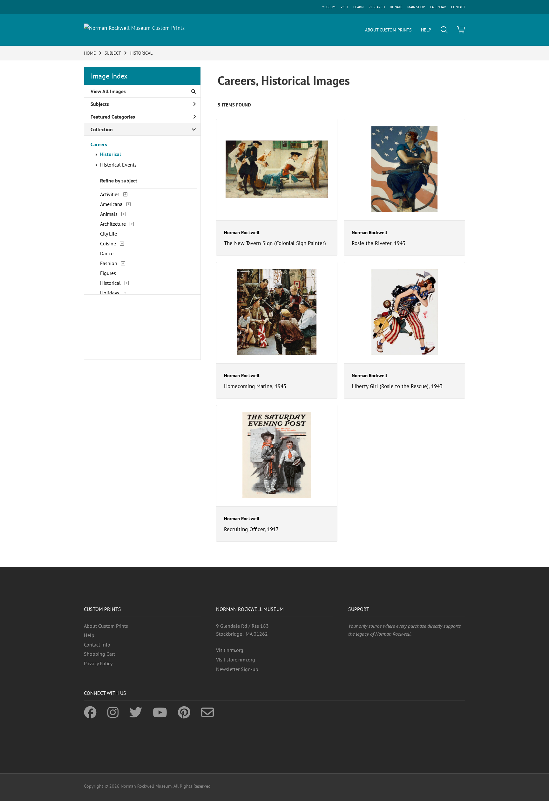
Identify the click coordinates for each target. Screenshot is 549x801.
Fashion (108, 263)
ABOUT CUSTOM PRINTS (388, 30)
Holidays (109, 293)
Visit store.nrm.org (235, 659)
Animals (109, 214)
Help (89, 635)
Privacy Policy (98, 663)
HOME (90, 53)
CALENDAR (438, 7)
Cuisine (108, 243)
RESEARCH (377, 7)
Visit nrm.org (229, 650)
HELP (426, 30)
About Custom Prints (106, 626)
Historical (110, 154)
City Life (108, 233)
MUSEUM (329, 7)
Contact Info (97, 644)
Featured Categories (113, 116)
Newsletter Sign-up (237, 669)
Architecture (113, 224)
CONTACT (458, 7)
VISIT (344, 7)
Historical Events (118, 164)
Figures (108, 273)
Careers (99, 144)
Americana (111, 204)
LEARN (358, 7)
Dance (106, 253)
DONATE (396, 7)
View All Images (108, 91)
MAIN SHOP (416, 7)
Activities (109, 194)
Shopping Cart (99, 654)
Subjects (100, 104)
